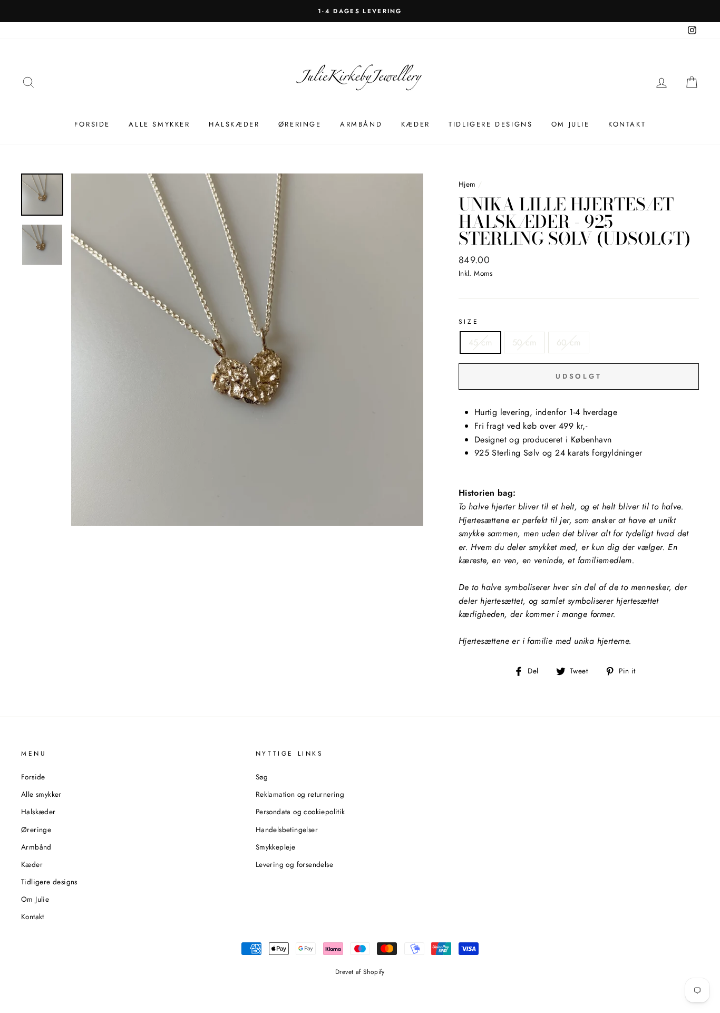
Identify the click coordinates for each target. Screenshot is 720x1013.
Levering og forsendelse (294, 864)
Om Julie (570, 124)
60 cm (569, 342)
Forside (92, 124)
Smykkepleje (275, 847)
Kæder (415, 124)
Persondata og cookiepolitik (300, 811)
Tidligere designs (490, 124)
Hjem (467, 184)
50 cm (524, 342)
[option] (360, 11)
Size (469, 321)
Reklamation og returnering (300, 794)
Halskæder (234, 124)
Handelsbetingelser (287, 829)
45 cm (480, 342)
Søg (262, 776)
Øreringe (300, 124)
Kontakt (627, 124)
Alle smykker (159, 124)
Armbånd (361, 124)
